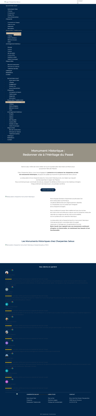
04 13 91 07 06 (73, 402)
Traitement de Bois (13, 68)
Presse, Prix (11, 15)
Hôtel (9, 42)
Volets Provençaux (13, 59)
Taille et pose (11, 24)
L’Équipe (10, 11)
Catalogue (9, 70)
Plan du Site (51, 398)
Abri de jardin (11, 53)
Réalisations (9, 72)
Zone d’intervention (13, 17)
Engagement (11, 13)
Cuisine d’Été (11, 55)
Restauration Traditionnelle (14, 30)
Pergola (10, 47)
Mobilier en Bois (12, 57)
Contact (8, 74)
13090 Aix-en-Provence (75, 400)
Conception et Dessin (14, 22)
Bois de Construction (13, 64)
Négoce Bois (9, 61)
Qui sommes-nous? (11, 5)
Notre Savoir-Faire (13, 9)
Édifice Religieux (12, 38)
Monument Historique (14, 34)
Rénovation (11, 28)
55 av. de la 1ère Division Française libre (79, 398)
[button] (48, 247)
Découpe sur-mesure (13, 66)
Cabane (10, 51)
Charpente (9, 19)
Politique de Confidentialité (55, 402)
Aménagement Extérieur (13, 44)
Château (10, 36)
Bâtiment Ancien (12, 40)
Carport (10, 49)
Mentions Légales (52, 400)
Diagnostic (11, 26)
